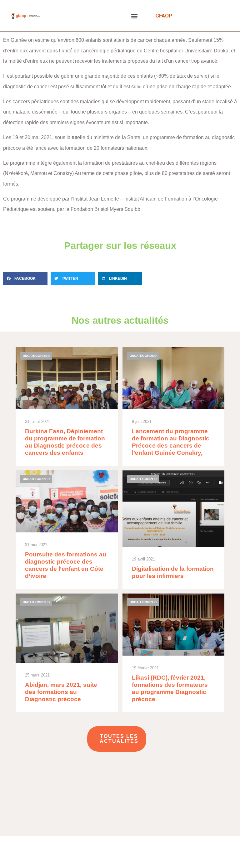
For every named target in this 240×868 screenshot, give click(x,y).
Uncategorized (36, 355)
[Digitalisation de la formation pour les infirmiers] (173, 529)
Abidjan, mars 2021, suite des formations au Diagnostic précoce (61, 691)
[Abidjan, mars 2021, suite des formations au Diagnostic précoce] (67, 653)
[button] (134, 16)
